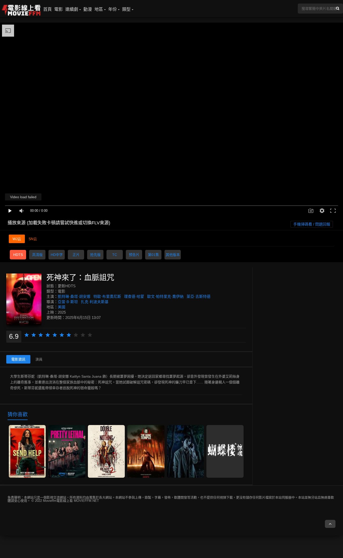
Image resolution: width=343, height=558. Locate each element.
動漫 (87, 9)
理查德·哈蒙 (134, 296)
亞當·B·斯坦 (68, 302)
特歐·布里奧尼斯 (107, 296)
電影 (58, 9)
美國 (61, 307)
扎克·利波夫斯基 (94, 302)
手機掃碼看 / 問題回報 (311, 224)
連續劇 (71, 9)
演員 (38, 359)
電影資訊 (18, 359)
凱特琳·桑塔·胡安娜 (74, 296)
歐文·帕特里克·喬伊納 (165, 296)
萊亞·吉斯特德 (198, 296)
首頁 (47, 9)
